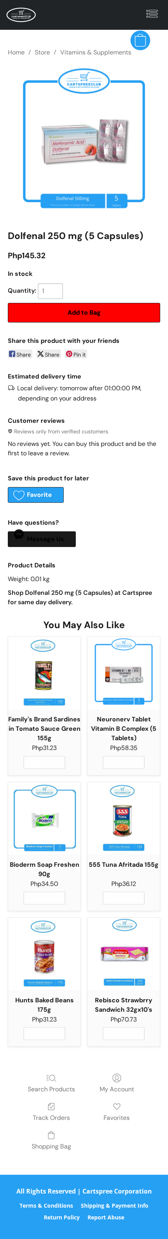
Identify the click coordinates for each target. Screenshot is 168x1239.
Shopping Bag (51, 1146)
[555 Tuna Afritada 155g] (124, 818)
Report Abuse (106, 1217)
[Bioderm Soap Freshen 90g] (44, 818)
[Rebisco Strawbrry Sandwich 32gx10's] (124, 954)
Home (16, 52)
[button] (22, 15)
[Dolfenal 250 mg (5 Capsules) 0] (84, 141)
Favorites (117, 1118)
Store (42, 52)
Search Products (51, 1089)
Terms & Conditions (46, 1205)
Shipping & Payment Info (114, 1205)
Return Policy (62, 1217)
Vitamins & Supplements (95, 52)
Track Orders (51, 1118)
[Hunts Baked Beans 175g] (44, 954)
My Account (117, 1089)
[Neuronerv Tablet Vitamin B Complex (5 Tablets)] (124, 673)
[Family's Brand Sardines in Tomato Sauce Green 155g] (44, 673)
